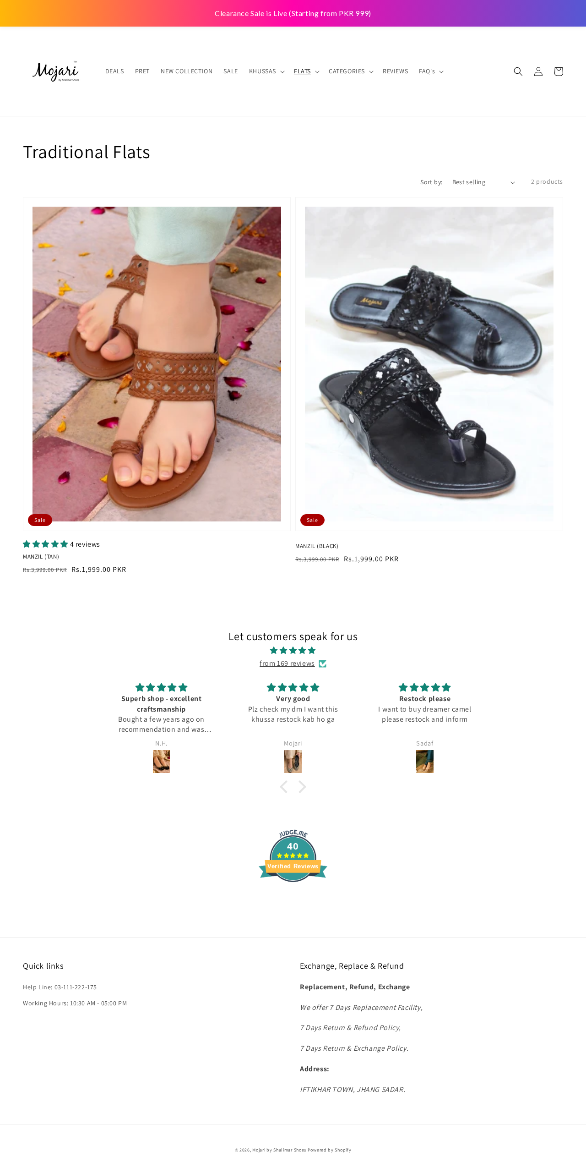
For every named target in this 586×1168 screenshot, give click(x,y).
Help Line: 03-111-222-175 (60, 987)
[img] (293, 651)
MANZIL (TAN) (41, 556)
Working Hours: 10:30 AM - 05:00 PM (75, 1003)
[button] (518, 71)
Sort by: (431, 182)
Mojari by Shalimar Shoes (280, 1150)
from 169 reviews (287, 663)
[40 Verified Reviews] (293, 898)
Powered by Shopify (330, 1150)
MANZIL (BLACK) (316, 546)
